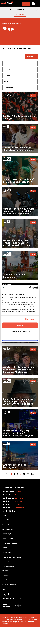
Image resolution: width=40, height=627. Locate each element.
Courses (5, 525)
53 (28, 474)
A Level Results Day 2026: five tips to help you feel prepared (18, 149)
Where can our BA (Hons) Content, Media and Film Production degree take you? (18, 433)
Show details (29, 319)
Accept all (20, 325)
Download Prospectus (10, 543)
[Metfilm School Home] (6, 3)
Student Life (6, 571)
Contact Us (6, 552)
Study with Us (7, 529)
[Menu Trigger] (33, 3)
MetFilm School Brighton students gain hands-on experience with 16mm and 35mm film (16, 244)
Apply (26, 4)
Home (4, 24)
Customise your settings (19, 331)
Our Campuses (8, 566)
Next (32, 474)
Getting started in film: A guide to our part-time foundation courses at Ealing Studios (18, 211)
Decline (20, 338)
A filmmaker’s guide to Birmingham (14, 466)
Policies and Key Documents (13, 598)
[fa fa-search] (37, 4)
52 (24, 474)
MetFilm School (11, 492)
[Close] (37, 10)
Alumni (5, 575)
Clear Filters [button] (31, 57)
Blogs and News (8, 538)
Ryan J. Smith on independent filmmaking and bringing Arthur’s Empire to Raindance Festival (18, 403)
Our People (6, 580)
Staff (4, 589)
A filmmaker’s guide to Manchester (14, 275)
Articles (12, 24)
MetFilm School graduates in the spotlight (19, 117)
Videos (4, 547)
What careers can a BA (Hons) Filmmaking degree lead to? (18, 180)
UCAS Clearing (7, 520)
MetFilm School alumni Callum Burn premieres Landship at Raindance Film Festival (18, 369)
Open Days (6, 534)
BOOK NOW (20, 15)
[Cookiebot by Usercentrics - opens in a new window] (29, 287)
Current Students (9, 584)
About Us (5, 561)
